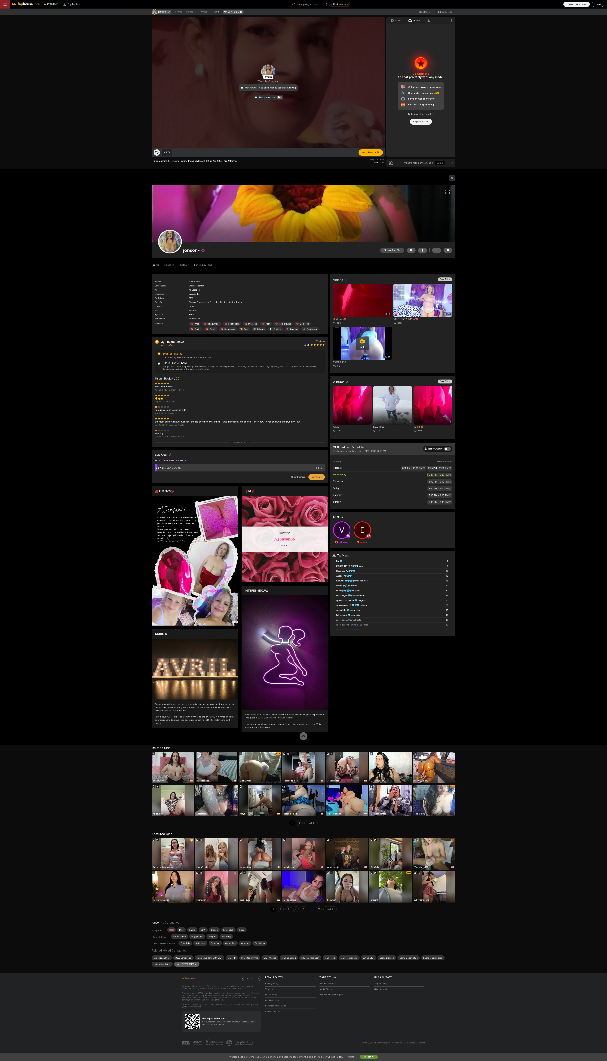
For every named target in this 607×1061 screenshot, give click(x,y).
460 (419, 430)
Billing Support (380, 989)
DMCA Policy (271, 995)
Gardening (312, 329)
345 (399, 323)
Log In (598, 4)
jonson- (157, 922)
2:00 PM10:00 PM (412, 468)
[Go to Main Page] (25, 4)
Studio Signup (325, 989)
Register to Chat (421, 121)
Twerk (212, 329)
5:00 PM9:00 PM (438, 475)
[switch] (447, 449)
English (248, 978)
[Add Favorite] (157, 152)
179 (339, 323)
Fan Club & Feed (203, 265)
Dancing (294, 329)
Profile (178, 11)
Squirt (198, 329)
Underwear (229, 329)
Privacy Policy (271, 984)
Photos (204, 11)
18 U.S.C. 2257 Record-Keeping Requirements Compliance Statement (393, 1043)
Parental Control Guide (275, 1006)
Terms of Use (271, 989)
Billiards (261, 329)
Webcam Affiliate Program (331, 995)
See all (444, 279)
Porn (268, 324)
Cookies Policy (272, 1000)
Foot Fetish (233, 324)
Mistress (252, 324)
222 (379, 430)
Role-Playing (285, 324)
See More (238, 442)
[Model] (452, 178)
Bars (246, 329)
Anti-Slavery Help (273, 1011)
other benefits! (426, 114)
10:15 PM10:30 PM (438, 468)
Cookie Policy (334, 1057)
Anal (197, 324)
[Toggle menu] (5, 4)
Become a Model (327, 984)
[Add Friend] (436, 250)
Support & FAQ (380, 984)
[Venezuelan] (171, 929)
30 (338, 366)
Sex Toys (304, 324)
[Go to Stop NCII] (244, 1043)
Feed (216, 11)
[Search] (326, 4)
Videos (191, 11)
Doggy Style (214, 324)
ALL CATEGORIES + (186, 964)
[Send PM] (448, 250)
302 (339, 430)
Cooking (277, 329)
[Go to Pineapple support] (229, 1043)
